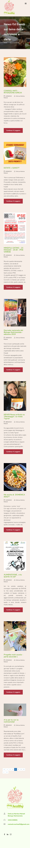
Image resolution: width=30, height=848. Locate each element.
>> (7, 772)
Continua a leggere (13, 130)
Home (5, 43)
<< (4, 769)
